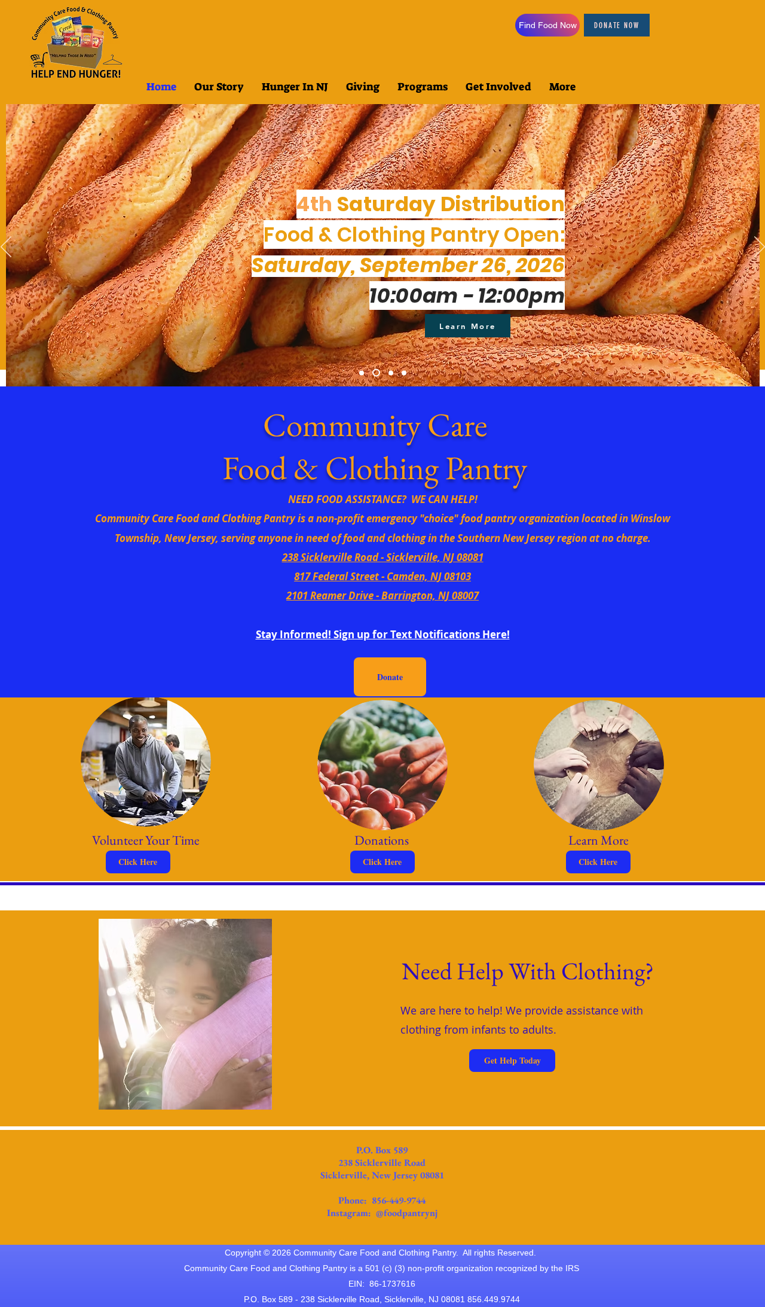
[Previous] (6, 247)
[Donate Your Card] (404, 372)
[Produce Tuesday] (361, 372)
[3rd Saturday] (376, 373)
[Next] (759, 247)
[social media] (390, 372)
